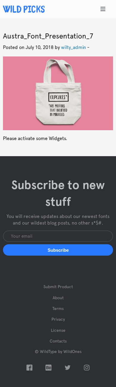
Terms (58, 309)
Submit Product (58, 287)
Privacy (58, 319)
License (58, 330)
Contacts (58, 341)
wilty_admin (73, 47)
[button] (58, 250)
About (58, 298)
